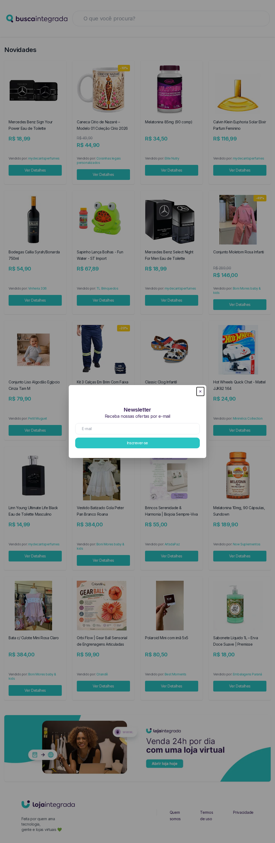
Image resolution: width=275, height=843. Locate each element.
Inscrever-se (137, 443)
